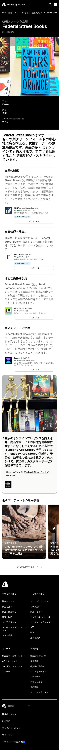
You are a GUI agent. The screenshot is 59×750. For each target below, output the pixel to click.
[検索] (50, 4)
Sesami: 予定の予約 (21, 358)
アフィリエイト (37, 682)
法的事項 (34, 687)
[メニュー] (55, 4)
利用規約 (6, 721)
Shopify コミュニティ (12, 666)
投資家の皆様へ (37, 666)
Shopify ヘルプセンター (13, 656)
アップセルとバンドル (40, 617)
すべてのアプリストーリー (29, 567)
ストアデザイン (9, 622)
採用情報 (34, 661)
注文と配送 (7, 617)
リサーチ (6, 671)
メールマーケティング (40, 622)
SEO (32, 627)
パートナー (35, 676)
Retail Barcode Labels (23, 308)
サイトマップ (8, 734)
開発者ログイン (9, 714)
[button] (29, 215)
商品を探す (7, 606)
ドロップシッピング (39, 601)
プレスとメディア (38, 671)
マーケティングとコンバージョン (15, 628)
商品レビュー (36, 611)
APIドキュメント (9, 661)
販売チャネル (8, 601)
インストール (34, 221)
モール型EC (35, 606)
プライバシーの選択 (11, 741)
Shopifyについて (38, 656)
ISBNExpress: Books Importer (26, 208)
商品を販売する (9, 611)
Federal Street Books (18, 135)
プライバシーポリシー (12, 728)
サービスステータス (39, 692)
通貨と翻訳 (35, 637)
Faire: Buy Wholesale (22, 254)
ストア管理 (7, 635)
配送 (32, 632)
